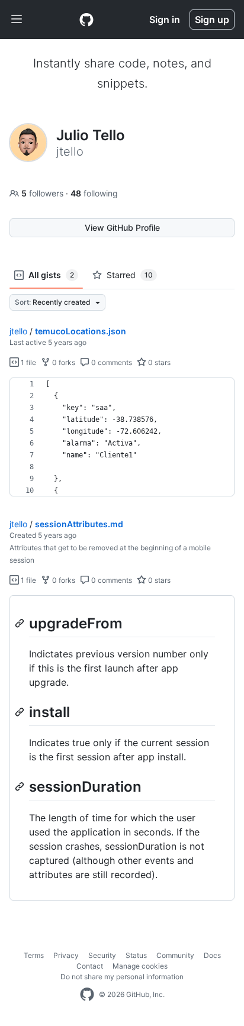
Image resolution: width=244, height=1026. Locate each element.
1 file (27, 362)
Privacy (66, 955)
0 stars (158, 362)
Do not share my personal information (122, 976)
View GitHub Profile (122, 227)
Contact (89, 966)
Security (102, 955)
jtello (18, 331)
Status (136, 955)
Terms (34, 955)
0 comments (110, 362)
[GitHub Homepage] (87, 994)
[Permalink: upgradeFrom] (20, 623)
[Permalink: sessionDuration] (20, 787)
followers (43, 193)
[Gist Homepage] (86, 19)
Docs (212, 955)
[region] (122, 437)
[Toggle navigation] (16, 19)
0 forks (62, 362)
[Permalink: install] (20, 712)
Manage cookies (140, 966)
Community (175, 955)
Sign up (212, 19)
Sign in (164, 19)
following (94, 193)
